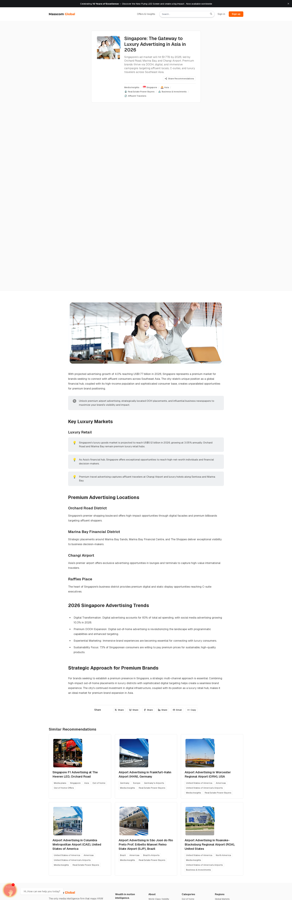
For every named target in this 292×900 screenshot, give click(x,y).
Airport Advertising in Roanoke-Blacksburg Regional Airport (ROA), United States (210, 844)
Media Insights (127, 788)
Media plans (60, 783)
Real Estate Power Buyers (152, 788)
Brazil (123, 855)
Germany (124, 783)
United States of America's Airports (204, 788)
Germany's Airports (154, 783)
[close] (288, 3)
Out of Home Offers (64, 788)
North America (223, 855)
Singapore (75, 783)
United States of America (199, 783)
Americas (221, 783)
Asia (86, 783)
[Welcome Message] (10, 890)
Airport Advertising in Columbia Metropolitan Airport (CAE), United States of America (76, 844)
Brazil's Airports (151, 855)
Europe (136, 783)
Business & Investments (198, 869)
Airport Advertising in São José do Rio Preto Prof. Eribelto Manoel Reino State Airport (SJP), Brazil (146, 844)
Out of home (98, 783)
